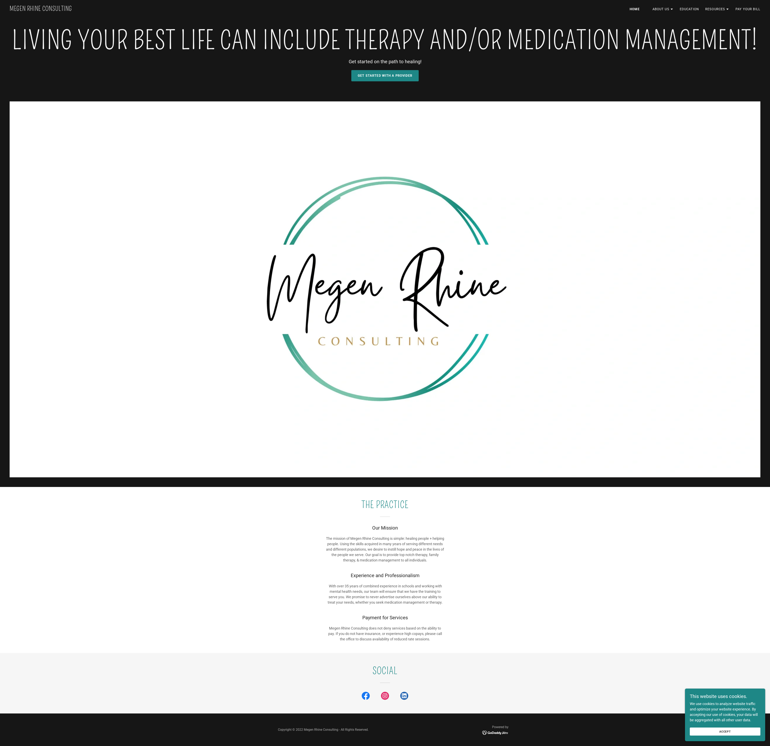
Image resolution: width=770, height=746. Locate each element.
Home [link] (635, 9)
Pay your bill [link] (748, 9)
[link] (41, 9)
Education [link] (689, 9)
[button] (662, 9)
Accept (725, 731)
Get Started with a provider (385, 76)
